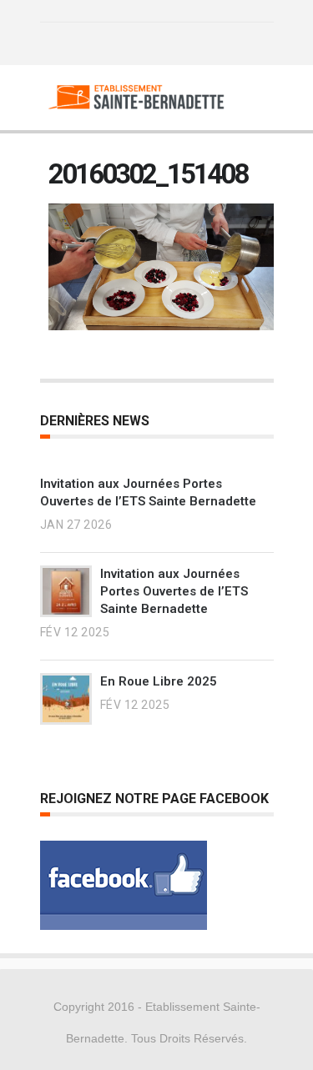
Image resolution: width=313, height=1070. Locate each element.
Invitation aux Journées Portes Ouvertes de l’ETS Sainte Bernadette (174, 591)
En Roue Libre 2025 (158, 681)
